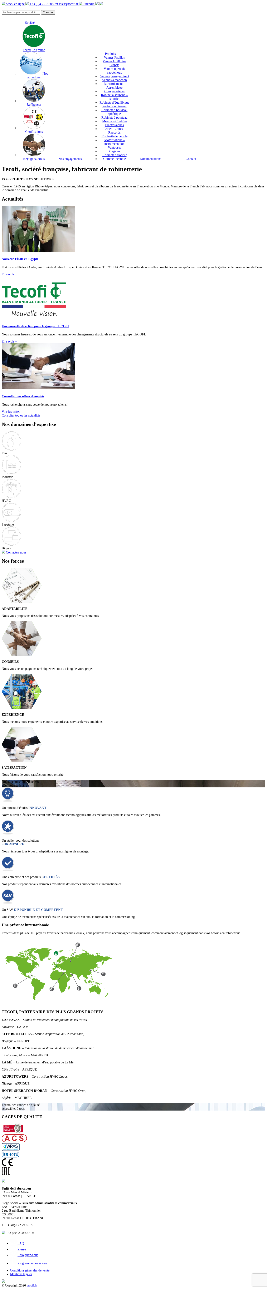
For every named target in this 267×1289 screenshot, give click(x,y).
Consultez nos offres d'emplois (23, 396)
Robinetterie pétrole (114, 136)
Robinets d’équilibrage (114, 102)
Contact (191, 159)
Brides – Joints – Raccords (114, 130)
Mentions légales (21, 1274)
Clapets (114, 65)
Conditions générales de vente (29, 1270)
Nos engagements (70, 159)
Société (30, 22)
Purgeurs (114, 151)
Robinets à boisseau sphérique (114, 111)
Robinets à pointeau (114, 117)
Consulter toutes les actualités (21, 415)
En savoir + (9, 274)
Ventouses (114, 147)
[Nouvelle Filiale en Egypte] (38, 250)
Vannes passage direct (114, 76)
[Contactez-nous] (101, 4)
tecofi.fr (32, 1285)
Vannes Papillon (114, 57)
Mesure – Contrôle (114, 121)
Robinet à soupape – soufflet (114, 96)
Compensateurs (114, 91)
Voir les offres (11, 411)
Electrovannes (114, 125)
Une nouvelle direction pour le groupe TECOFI (35, 326)
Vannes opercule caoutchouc (114, 70)
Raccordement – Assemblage (114, 85)
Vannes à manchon (114, 80)
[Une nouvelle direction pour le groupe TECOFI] (34, 318)
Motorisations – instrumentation (114, 142)
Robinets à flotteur (114, 155)
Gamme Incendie (114, 159)
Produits (110, 53)
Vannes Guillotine (114, 61)
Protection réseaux (114, 106)
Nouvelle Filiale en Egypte (20, 259)
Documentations (150, 159)
